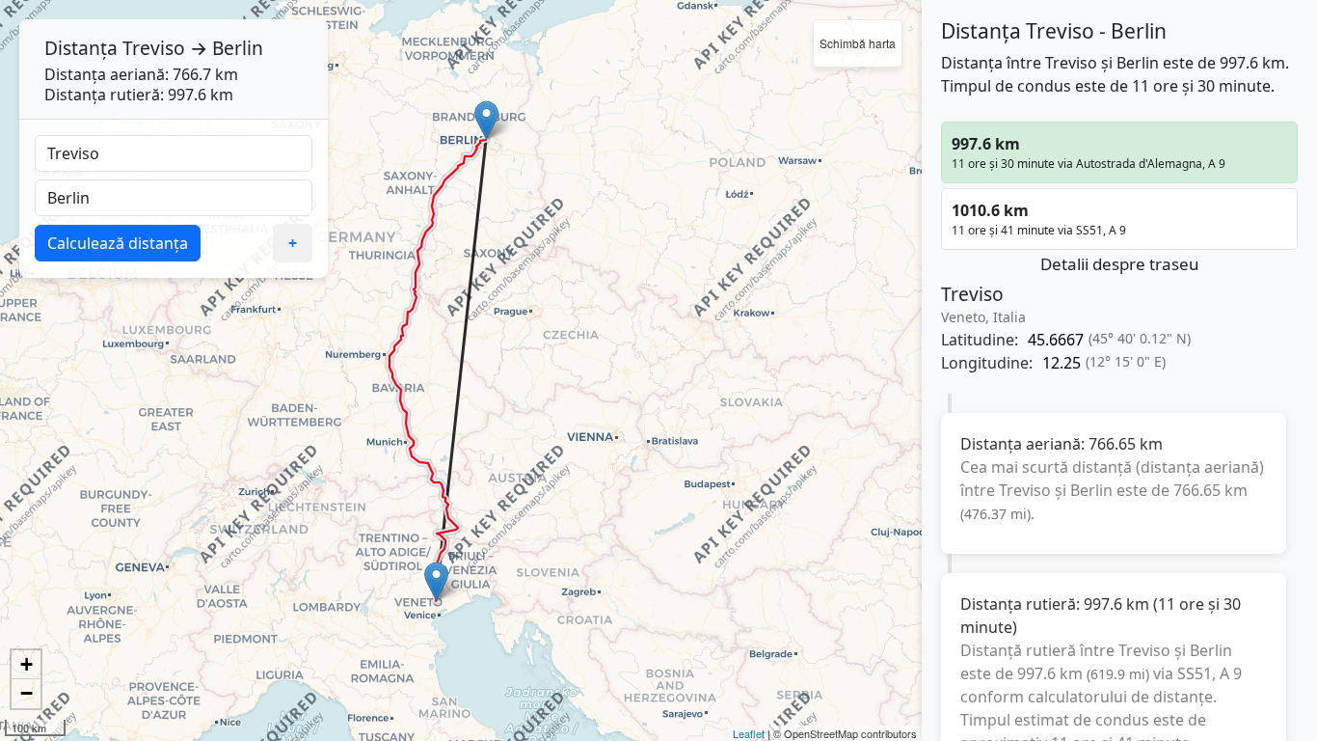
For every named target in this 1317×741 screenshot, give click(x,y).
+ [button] (26, 664)
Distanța (81, 48)
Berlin (237, 48)
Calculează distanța (117, 243)
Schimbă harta (858, 43)
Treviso (153, 48)
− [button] (26, 693)
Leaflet (749, 733)
